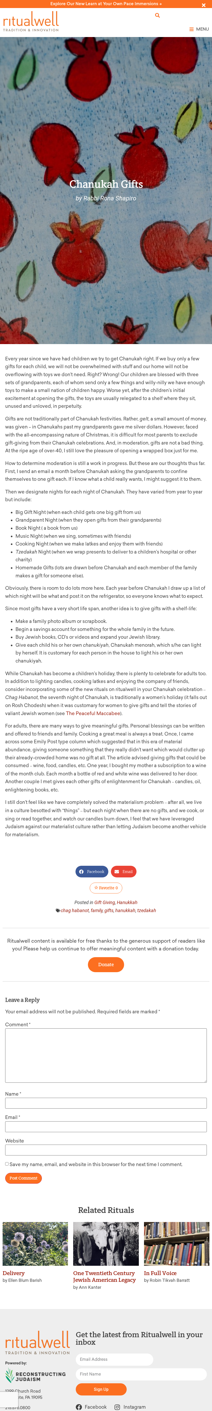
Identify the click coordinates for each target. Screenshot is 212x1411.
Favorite (108, 887)
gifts (108, 910)
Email (12, 1117)
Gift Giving (104, 902)
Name (13, 1094)
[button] (157, 15)
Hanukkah (127, 902)
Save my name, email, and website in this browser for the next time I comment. (96, 1164)
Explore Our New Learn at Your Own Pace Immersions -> (106, 3)
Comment (18, 1024)
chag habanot (75, 910)
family (97, 910)
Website (14, 1141)
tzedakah (146, 910)
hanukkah (125, 910)
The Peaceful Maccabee (93, 713)
